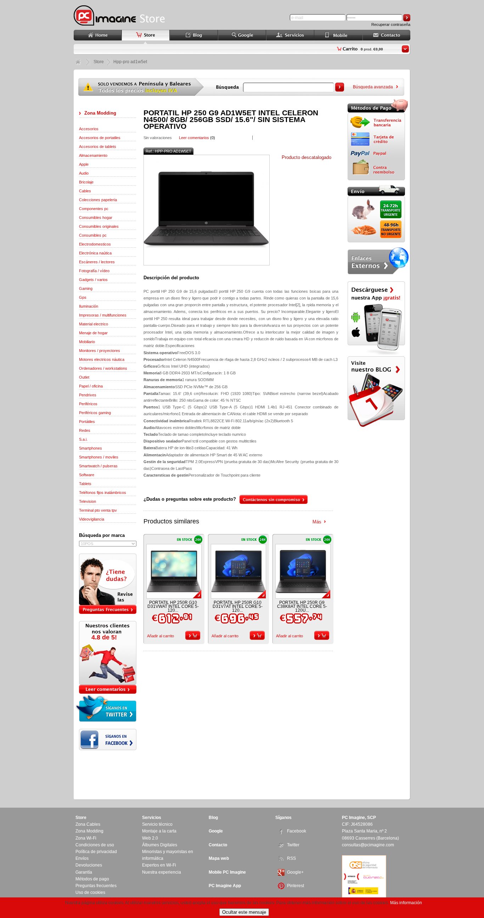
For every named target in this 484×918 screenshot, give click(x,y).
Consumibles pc (93, 235)
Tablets (85, 484)
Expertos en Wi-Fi (159, 865)
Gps (82, 297)
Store (99, 61)
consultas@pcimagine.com (368, 844)
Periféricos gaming (95, 413)
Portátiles (87, 421)
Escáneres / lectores (97, 262)
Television (87, 501)
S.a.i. (83, 439)
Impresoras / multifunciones (102, 315)
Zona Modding (100, 113)
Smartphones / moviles (98, 457)
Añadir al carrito (160, 636)
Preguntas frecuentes (96, 885)
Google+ (295, 872)
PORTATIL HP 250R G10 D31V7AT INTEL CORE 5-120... (238, 606)
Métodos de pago (92, 878)
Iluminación (88, 306)
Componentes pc (93, 209)
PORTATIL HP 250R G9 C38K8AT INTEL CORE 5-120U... (302, 606)
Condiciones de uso (94, 844)
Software (86, 475)
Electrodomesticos (95, 244)
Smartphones (90, 448)
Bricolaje (86, 182)
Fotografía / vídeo (94, 271)
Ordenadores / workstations (103, 368)
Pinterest (295, 885)
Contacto (218, 844)
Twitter (293, 844)
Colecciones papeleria (98, 200)
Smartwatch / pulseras (98, 466)
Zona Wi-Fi (85, 838)
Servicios (151, 817)
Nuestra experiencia (161, 872)
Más (317, 521)
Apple (84, 164)
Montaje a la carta (159, 831)
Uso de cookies (90, 892)
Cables (85, 191)
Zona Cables (87, 824)
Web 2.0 (150, 838)
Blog (213, 817)
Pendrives (87, 395)
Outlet (84, 377)
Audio (84, 173)
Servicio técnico (157, 824)
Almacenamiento (93, 155)
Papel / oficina (91, 386)
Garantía (83, 872)
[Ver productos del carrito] (405, 49)
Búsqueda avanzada (373, 86)
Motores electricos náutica (101, 359)
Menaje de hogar (93, 333)
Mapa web (219, 858)
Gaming (85, 288)
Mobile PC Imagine (227, 872)
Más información (406, 902)
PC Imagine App (225, 885)
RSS (291, 858)
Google (216, 831)
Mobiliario (87, 342)
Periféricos (88, 404)
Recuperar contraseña (390, 24)
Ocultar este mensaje (244, 912)
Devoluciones (88, 865)
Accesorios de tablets (97, 146)
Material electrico (93, 324)
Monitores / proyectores (99, 350)
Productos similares (171, 521)
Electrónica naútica (95, 253)
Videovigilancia (91, 519)
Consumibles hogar (95, 217)
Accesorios (89, 129)
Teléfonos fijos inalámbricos (102, 492)
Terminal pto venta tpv (98, 510)
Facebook (296, 831)
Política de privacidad (96, 851)
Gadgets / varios (93, 279)
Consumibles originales (99, 226)
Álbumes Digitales (159, 844)
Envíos (82, 858)
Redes (84, 430)
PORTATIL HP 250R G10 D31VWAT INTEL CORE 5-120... (173, 606)
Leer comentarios (194, 138)
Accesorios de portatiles (99, 138)
